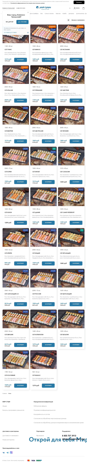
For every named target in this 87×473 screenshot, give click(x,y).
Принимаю (79, 2)
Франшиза (40, 435)
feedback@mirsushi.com (73, 439)
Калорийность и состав (42, 414)
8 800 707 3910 (21, 8)
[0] (82, 8)
